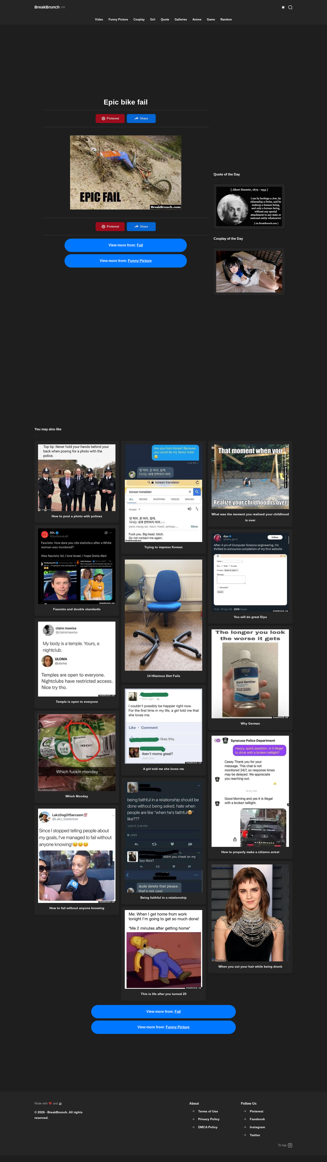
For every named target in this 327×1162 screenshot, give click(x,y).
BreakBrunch (57, 1112)
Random (226, 19)
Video (99, 19)
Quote (165, 19)
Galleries (181, 19)
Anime (196, 19)
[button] (283, 7)
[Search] (290, 7)
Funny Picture (118, 19)
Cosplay (139, 19)
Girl (152, 19)
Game (211, 19)
